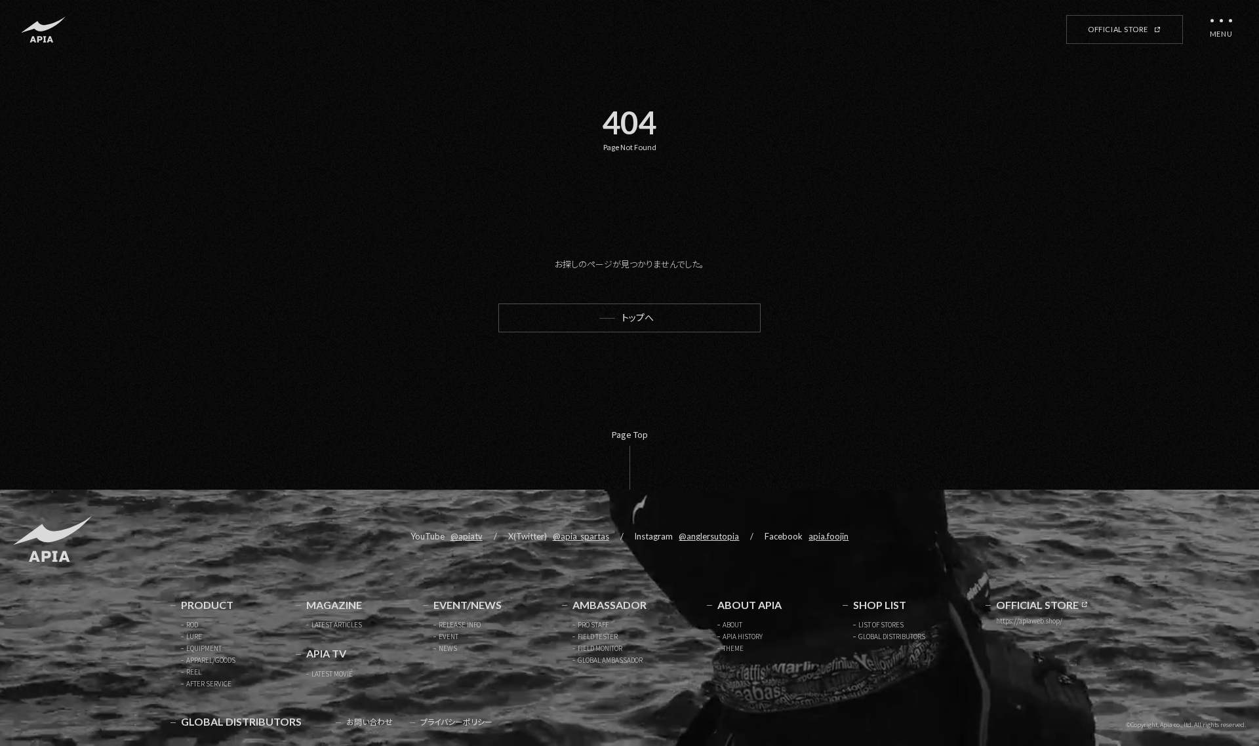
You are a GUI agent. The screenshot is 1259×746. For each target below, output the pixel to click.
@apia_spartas (581, 536)
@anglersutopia (709, 536)
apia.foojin (829, 536)
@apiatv (466, 536)
